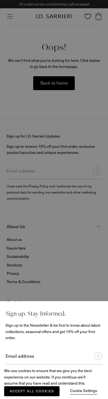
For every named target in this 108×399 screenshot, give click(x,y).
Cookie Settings (83, 390)
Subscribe (95, 351)
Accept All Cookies (32, 390)
